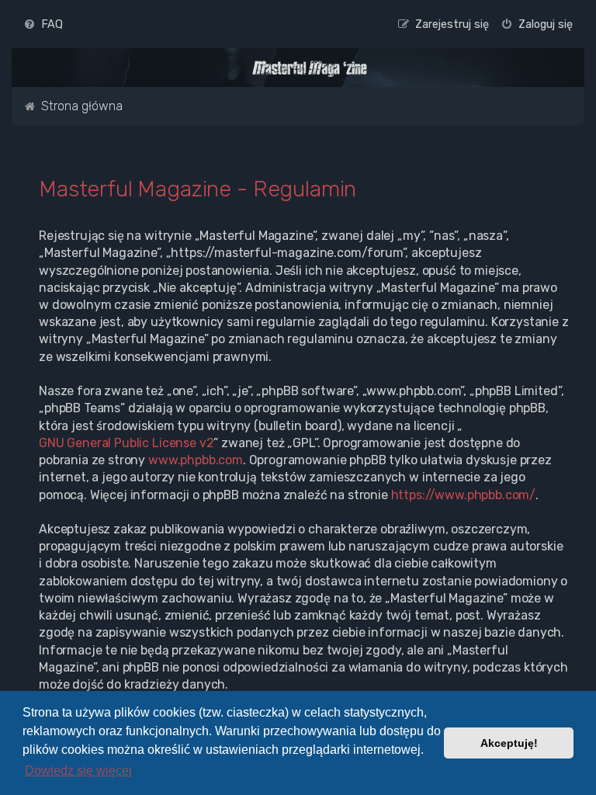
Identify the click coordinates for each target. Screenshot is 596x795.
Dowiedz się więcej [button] (78, 770)
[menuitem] (43, 24)
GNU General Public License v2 (126, 443)
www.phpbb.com (195, 460)
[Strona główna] (309, 69)
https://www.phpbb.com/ (463, 495)
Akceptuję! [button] (509, 743)
